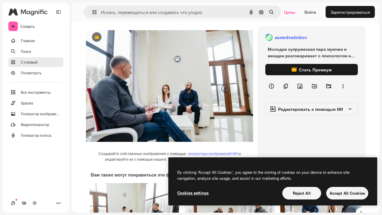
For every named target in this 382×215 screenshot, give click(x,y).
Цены (289, 12)
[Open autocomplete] (92, 12)
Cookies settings (193, 193)
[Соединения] (13, 203)
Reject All (302, 193)
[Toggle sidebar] (58, 12)
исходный (126, 37)
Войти (310, 12)
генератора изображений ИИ (213, 153)
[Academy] (24, 203)
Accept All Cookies (347, 193)
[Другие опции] (343, 86)
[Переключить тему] (34, 203)
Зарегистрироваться (350, 12)
